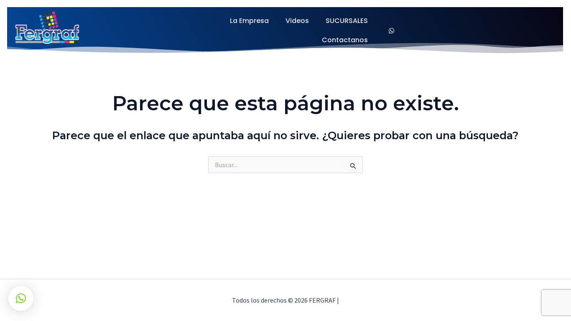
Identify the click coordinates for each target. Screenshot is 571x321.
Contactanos (345, 40)
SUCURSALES (347, 20)
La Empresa (249, 20)
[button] (20, 298)
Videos (297, 20)
